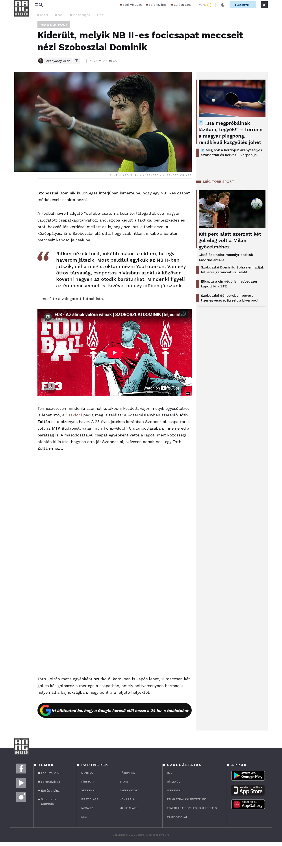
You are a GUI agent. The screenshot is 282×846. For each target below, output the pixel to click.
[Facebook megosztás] (19, 190)
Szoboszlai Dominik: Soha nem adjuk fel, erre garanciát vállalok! (232, 269)
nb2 (102, 15)
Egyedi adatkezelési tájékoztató (192, 808)
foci (61, 15)
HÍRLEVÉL (173, 781)
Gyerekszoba (129, 790)
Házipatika (127, 772)
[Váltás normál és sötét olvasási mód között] (223, 4)
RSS (169, 772)
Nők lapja (127, 799)
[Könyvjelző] (19, 215)
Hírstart (87, 781)
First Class (89, 799)
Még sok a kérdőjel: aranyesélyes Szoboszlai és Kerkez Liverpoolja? (231, 152)
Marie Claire (129, 808)
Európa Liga (182, 4)
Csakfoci (74, 415)
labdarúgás (81, 15)
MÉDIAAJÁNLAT (177, 816)
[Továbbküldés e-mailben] (19, 202)
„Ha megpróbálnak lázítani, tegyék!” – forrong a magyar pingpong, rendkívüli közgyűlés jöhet (230, 132)
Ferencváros (158, 4)
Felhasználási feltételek (186, 799)
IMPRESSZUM (176, 790)
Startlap (87, 772)
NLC (84, 816)
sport (44, 15)
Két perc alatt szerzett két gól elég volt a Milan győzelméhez (230, 240)
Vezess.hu (88, 790)
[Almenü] (39, 5)
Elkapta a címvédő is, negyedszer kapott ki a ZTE (229, 283)
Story (124, 781)
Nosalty (87, 808)
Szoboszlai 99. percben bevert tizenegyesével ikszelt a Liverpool (229, 297)
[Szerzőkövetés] (76, 61)
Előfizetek (242, 5)
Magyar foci (54, 24)
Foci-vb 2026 (132, 4)
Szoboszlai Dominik (49, 801)
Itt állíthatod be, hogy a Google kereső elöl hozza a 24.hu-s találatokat (119, 710)
